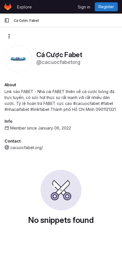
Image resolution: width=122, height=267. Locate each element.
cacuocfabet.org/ (26, 147)
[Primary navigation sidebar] (6, 20)
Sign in (84, 7)
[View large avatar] (18, 58)
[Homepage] (7, 6)
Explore (24, 7)
